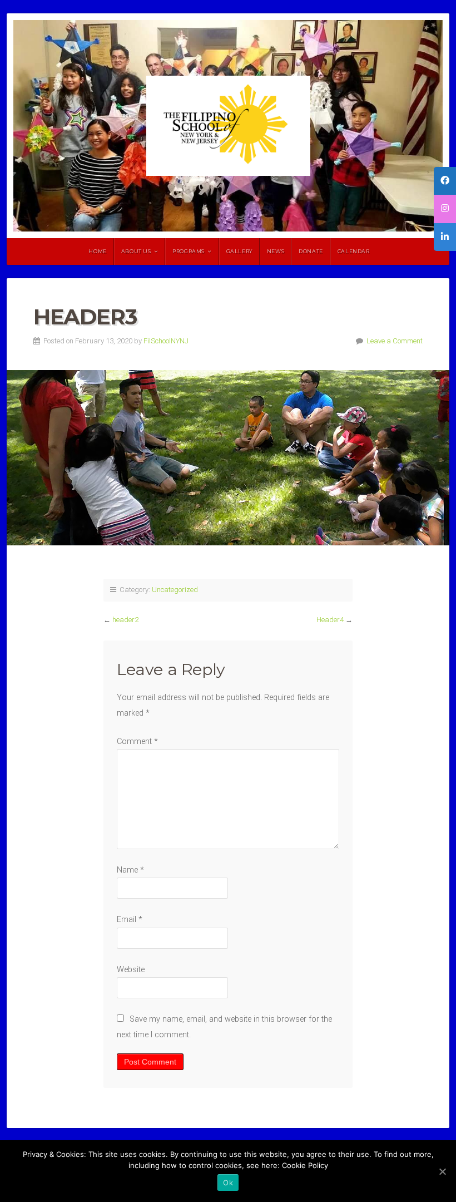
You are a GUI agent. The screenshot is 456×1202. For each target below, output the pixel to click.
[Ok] (442, 1171)
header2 (125, 619)
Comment (137, 741)
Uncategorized (175, 589)
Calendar (354, 251)
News (275, 251)
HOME (97, 251)
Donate (311, 251)
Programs (188, 251)
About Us (136, 251)
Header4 (330, 619)
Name (130, 870)
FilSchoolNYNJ (166, 341)
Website (131, 969)
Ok (228, 1182)
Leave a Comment (394, 341)
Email (129, 919)
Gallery (239, 251)
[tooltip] (445, 181)
